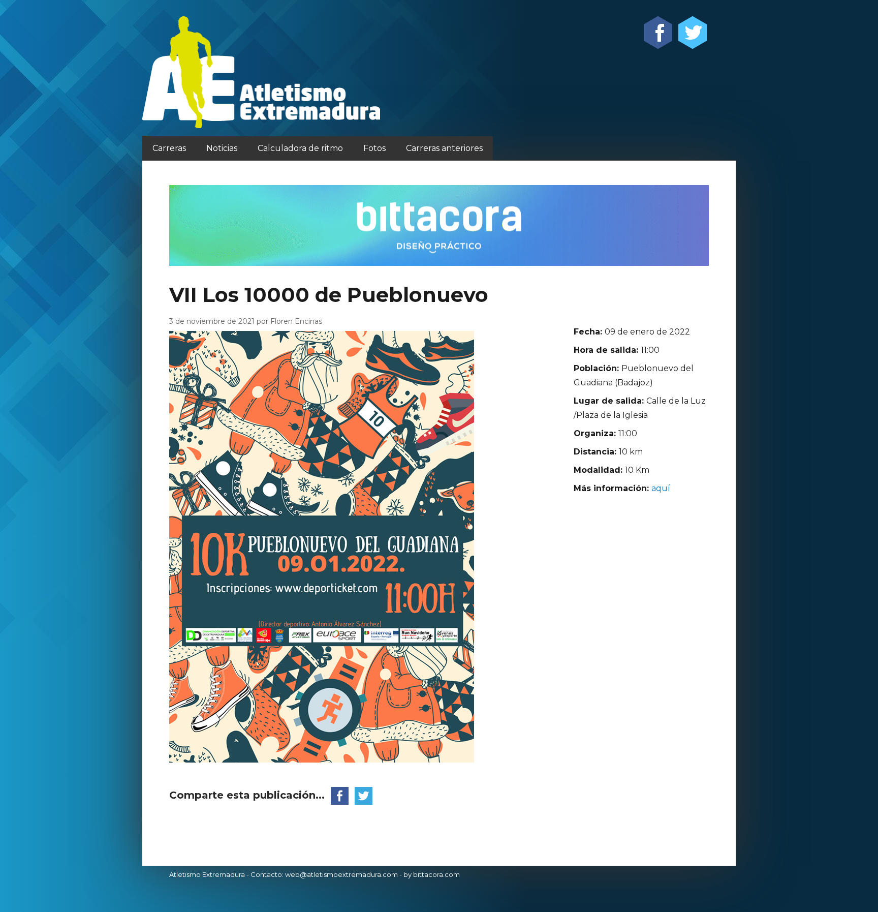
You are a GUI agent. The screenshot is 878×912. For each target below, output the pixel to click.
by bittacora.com (431, 874)
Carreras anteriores (444, 148)
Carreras (169, 148)
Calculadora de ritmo (300, 148)
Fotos (374, 148)
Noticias (221, 148)
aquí (660, 488)
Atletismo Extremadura (207, 874)
